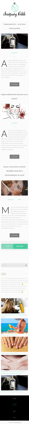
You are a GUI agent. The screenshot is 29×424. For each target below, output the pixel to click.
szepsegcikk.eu (17, 422)
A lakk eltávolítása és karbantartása (10, 353)
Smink (14, 398)
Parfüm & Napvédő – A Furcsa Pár (9, 335)
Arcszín (15, 53)
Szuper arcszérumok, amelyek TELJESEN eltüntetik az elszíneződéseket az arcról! (14, 171)
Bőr (20, 199)
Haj (14, 417)
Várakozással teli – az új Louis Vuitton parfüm (12, 391)
